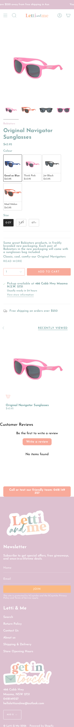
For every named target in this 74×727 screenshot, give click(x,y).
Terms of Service (23, 598)
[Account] (59, 15)
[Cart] (68, 15)
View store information (20, 295)
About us (9, 637)
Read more (12, 261)
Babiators (9, 123)
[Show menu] (5, 15)
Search (8, 617)
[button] (14, 15)
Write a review (37, 441)
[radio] (12, 168)
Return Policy (12, 623)
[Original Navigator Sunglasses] (37, 367)
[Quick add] (8, 396)
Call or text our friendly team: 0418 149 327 (37, 491)
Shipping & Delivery (17, 644)
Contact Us (10, 630)
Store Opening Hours (18, 651)
